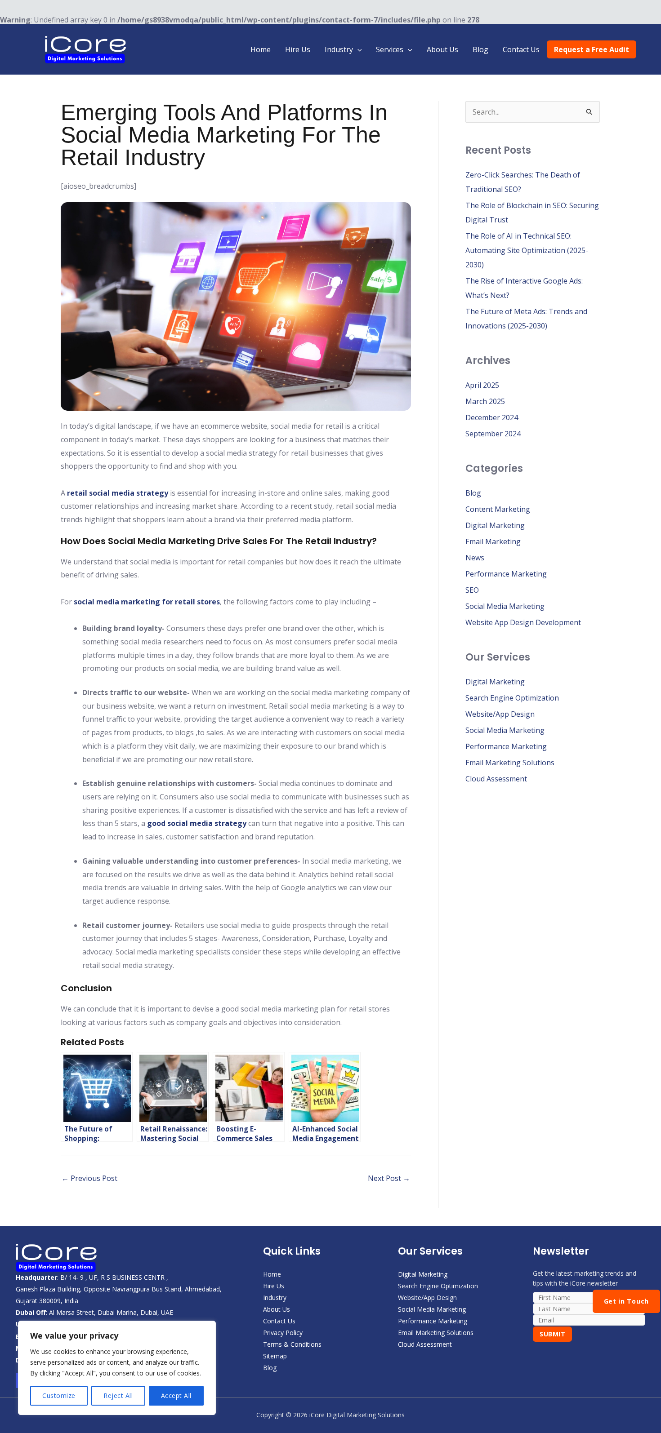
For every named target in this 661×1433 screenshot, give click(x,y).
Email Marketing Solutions (509, 763)
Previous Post (89, 1178)
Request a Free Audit (591, 49)
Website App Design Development (523, 622)
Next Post (389, 1178)
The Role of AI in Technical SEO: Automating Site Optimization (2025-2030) (526, 250)
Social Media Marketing (505, 606)
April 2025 (482, 385)
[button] (357, 49)
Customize (59, 1395)
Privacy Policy (283, 1332)
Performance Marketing (506, 574)
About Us (442, 49)
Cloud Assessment (496, 779)
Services (389, 49)
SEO (472, 590)
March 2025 (485, 401)
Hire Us (297, 49)
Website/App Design (500, 714)
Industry (339, 49)
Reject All (118, 1395)
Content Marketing (497, 509)
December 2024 (491, 417)
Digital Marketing (495, 525)
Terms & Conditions (292, 1344)
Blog (480, 49)
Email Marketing (493, 541)
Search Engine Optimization (512, 698)
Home (260, 49)
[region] (117, 1368)
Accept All (176, 1395)
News (474, 558)
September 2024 (493, 434)
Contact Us (521, 49)
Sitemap (275, 1356)
